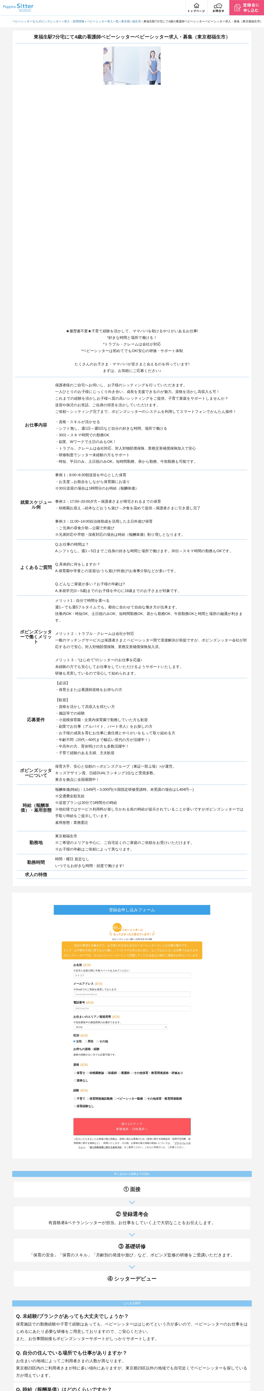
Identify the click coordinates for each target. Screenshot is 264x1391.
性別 (80, 1035)
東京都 (125, 21)
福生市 (136, 21)
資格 (80, 1064)
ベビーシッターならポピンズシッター (37, 21)
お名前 (82, 965)
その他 (103, 1041)
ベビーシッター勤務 (130, 1098)
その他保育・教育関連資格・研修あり (158, 1072)
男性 (91, 1041)
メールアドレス (87, 983)
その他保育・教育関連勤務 (164, 1098)
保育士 (81, 1072)
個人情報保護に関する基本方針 (106, 1147)
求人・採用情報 (74, 21)
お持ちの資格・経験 (86, 1049)
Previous (101, 185)
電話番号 (83, 1002)
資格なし (82, 1080)
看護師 (125, 1072)
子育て (81, 1098)
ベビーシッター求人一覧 (103, 21)
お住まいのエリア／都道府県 (96, 1016)
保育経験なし (85, 1106)
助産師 (112, 1072)
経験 (80, 1090)
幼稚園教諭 (97, 1072)
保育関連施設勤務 (101, 1098)
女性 (79, 1041)
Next (163, 185)
